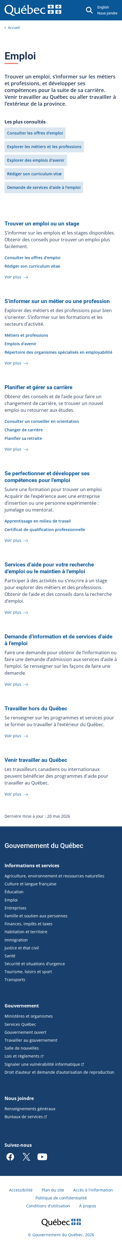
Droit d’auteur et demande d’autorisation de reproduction (59, 1072)
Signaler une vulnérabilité (42, 1064)
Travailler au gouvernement (31, 1040)
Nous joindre (107, 13)
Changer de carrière (24, 429)
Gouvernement (22, 1006)
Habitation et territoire (26, 931)
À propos (87, 1205)
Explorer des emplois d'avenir (35, 160)
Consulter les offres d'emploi (35, 133)
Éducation (14, 891)
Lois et (22, 1056)
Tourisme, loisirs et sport (28, 971)
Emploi (11, 900)
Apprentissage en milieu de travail (38, 521)
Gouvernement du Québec (44, 845)
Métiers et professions (26, 335)
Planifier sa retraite (23, 438)
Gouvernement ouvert (25, 1032)
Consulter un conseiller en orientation (42, 421)
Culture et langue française (30, 883)
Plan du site (53, 1190)
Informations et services (32, 865)
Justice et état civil (22, 947)
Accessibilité (21, 1190)
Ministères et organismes (29, 1016)
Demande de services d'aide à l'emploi (44, 187)
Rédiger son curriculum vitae (32, 266)
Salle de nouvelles (22, 1048)
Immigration (16, 940)
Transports (15, 979)
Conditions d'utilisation (48, 1205)
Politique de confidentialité (61, 1198)
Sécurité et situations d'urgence (35, 963)
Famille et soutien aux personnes (36, 915)
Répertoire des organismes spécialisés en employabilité (58, 352)
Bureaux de (24, 1116)
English (103, 7)
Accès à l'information (93, 1190)
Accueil (14, 27)
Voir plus (13, 277)
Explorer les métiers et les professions (44, 146)
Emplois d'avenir (20, 343)
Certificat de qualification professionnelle (45, 529)
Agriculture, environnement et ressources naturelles (54, 876)
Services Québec (20, 1024)
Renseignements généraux (30, 1108)
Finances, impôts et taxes (28, 923)
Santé (10, 955)
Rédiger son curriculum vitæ (34, 173)
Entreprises (15, 908)
